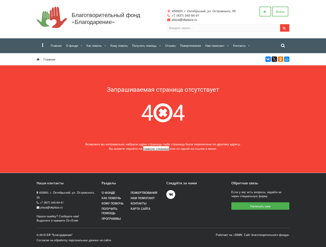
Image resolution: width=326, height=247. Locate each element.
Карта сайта (140, 209)
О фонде (108, 193)
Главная (49, 59)
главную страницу (156, 148)
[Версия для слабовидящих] (265, 11)
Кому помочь (113, 203)
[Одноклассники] (280, 59)
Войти (280, 11)
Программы (111, 219)
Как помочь (111, 198)
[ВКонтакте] (268, 59)
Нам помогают (143, 198)
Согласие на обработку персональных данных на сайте (74, 240)
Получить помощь (109, 211)
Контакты (139, 203)
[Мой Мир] (286, 59)
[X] (274, 59)
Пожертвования (144, 193)
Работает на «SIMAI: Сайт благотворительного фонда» (252, 235)
